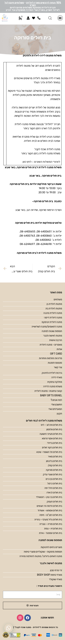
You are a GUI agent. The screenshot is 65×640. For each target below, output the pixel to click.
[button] (60, 18)
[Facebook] (27, 617)
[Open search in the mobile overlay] (50, 18)
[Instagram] (20, 617)
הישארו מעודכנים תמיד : (49, 586)
